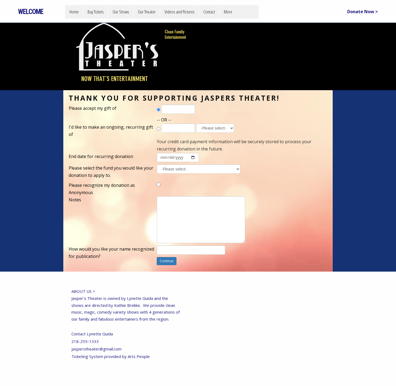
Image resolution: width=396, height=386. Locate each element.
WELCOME (30, 12)
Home (74, 12)
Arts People (139, 356)
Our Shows (121, 12)
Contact (209, 12)
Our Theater (147, 12)
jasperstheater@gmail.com (96, 349)
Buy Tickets (96, 12)
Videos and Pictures (179, 12)
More (228, 12)
